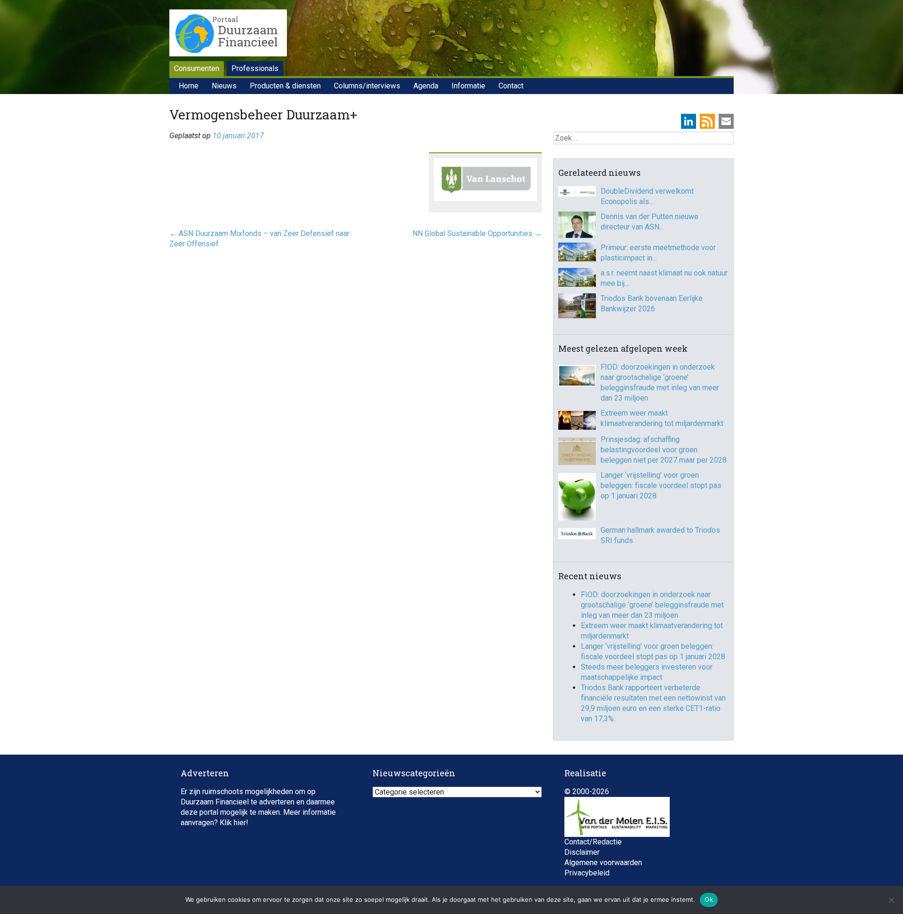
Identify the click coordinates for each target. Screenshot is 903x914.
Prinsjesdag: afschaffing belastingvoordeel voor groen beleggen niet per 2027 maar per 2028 (664, 450)
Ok (709, 899)
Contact (511, 85)
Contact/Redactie (593, 841)
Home (188, 85)
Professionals (254, 68)
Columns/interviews (367, 85)
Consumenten (196, 68)
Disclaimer (582, 852)
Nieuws (224, 85)
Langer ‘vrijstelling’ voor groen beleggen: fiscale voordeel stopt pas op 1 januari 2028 (661, 485)
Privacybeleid (587, 872)
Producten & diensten (285, 85)
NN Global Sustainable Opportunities (477, 233)
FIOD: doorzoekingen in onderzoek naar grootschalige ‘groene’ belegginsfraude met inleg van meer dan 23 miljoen (660, 382)
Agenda (425, 85)
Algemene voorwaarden (603, 862)
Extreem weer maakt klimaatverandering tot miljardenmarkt (662, 418)
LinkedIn (688, 121)
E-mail (726, 121)
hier (240, 822)
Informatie (468, 85)
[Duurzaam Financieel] (228, 34)
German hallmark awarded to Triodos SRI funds (660, 535)
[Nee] (891, 900)
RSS (707, 121)
